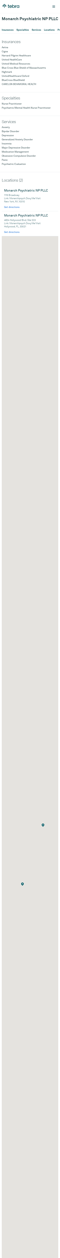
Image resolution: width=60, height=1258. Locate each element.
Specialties (22, 30)
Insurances (8, 30)
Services (36, 30)
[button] (43, 825)
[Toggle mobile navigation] (53, 6)
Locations (49, 30)
